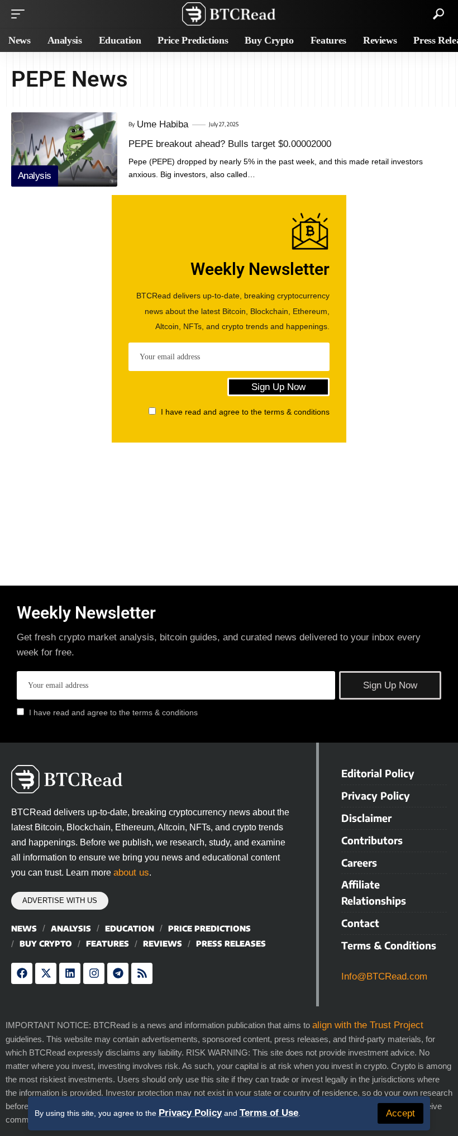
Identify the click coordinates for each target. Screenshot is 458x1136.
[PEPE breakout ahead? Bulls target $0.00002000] (64, 149)
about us (131, 872)
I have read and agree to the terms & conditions (245, 411)
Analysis (34, 175)
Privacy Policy (190, 1113)
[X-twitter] (45, 973)
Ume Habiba (162, 124)
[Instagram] (93, 973)
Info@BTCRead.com (384, 976)
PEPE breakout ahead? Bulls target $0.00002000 (229, 144)
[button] (400, 1113)
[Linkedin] (69, 973)
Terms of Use (269, 1113)
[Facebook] (21, 973)
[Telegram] (117, 973)
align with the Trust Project (367, 1025)
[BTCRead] (228, 14)
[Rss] (141, 973)
